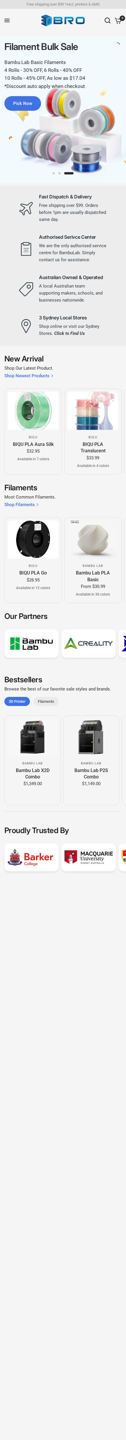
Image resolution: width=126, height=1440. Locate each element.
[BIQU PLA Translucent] (92, 411)
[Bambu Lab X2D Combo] (32, 737)
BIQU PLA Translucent (93, 448)
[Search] (108, 20)
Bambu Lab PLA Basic (93, 576)
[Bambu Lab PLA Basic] (92, 539)
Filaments (46, 701)
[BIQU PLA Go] (33, 539)
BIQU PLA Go (33, 573)
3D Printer (17, 701)
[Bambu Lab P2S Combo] (91, 737)
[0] (117, 20)
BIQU (33, 437)
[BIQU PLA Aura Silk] (33, 411)
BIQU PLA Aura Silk (33, 444)
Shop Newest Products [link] (27, 376)
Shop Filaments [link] (19, 505)
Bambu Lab (93, 566)
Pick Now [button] (22, 103)
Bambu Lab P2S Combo (91, 773)
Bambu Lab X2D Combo (33, 773)
